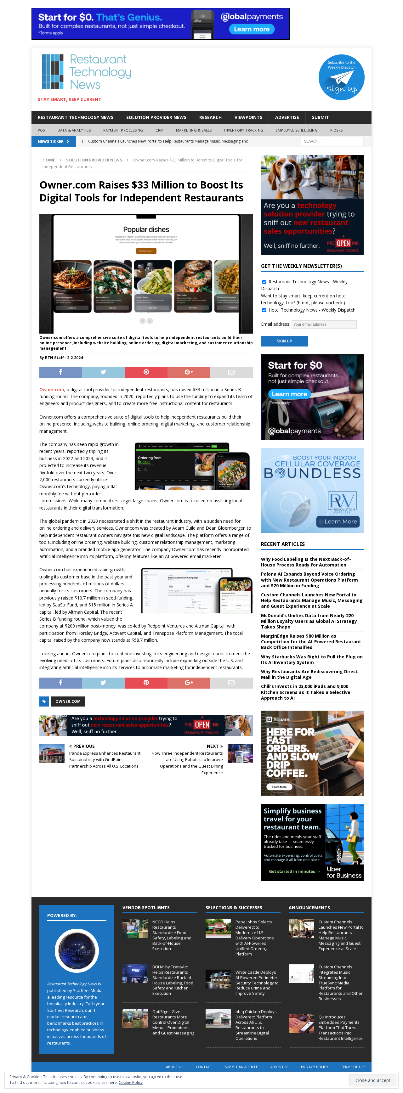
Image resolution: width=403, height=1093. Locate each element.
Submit (320, 117)
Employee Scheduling (297, 130)
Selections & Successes (234, 907)
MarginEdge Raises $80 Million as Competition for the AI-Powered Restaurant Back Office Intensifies (311, 641)
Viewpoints (248, 117)
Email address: (276, 324)
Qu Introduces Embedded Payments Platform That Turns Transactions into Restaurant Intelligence (341, 1027)
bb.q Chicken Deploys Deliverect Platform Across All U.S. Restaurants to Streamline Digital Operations (256, 1025)
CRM (159, 130)
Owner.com (51, 389)
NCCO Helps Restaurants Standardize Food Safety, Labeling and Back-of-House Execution (171, 935)
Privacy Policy (314, 1066)
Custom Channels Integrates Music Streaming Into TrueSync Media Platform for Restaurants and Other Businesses (341, 982)
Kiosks (336, 130)
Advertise (287, 117)
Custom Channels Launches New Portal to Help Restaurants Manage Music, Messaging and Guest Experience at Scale (312, 600)
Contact (204, 1066)
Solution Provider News (156, 117)
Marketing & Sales (194, 130)
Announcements (309, 907)
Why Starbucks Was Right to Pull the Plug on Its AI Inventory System (312, 659)
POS (41, 130)
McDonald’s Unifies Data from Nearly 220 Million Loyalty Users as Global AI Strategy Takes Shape (309, 621)
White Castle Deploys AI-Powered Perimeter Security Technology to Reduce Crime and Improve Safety (257, 982)
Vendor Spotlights (146, 907)
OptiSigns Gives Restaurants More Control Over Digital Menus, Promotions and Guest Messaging (173, 1022)
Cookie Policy (131, 1082)
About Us (174, 1066)
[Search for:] (332, 141)
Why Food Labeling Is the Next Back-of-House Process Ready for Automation (306, 562)
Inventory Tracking (243, 130)
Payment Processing (123, 130)
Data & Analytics (74, 130)
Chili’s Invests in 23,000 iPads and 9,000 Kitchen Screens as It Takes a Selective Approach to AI (305, 692)
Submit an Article (241, 1066)
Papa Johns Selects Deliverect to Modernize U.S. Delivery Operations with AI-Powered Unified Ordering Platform (255, 937)
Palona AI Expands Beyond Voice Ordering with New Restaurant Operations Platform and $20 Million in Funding (309, 579)
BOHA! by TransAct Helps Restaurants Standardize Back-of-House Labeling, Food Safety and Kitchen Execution (172, 980)
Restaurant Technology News (75, 117)
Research (210, 117)
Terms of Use (353, 1066)
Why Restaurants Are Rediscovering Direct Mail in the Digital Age (309, 674)
